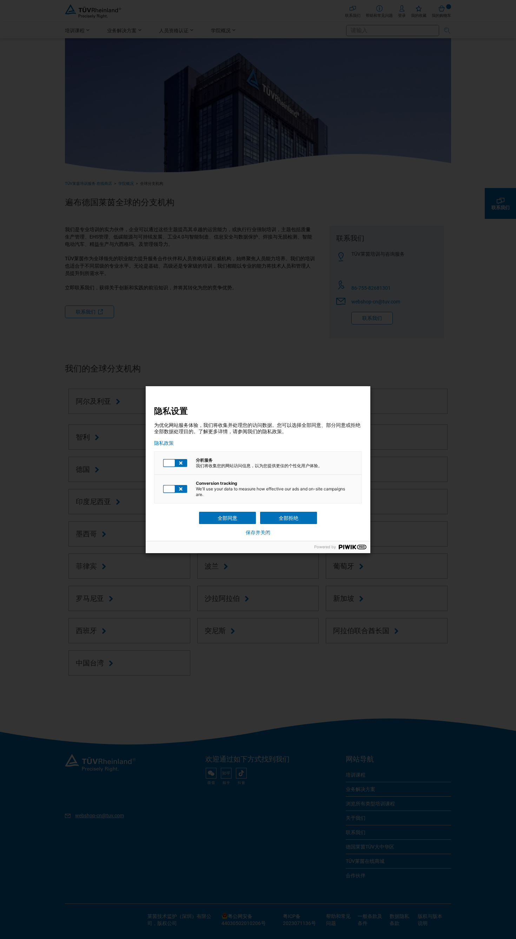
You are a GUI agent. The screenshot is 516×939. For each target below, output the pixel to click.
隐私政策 (164, 443)
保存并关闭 (258, 532)
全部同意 (227, 518)
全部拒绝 (288, 518)
